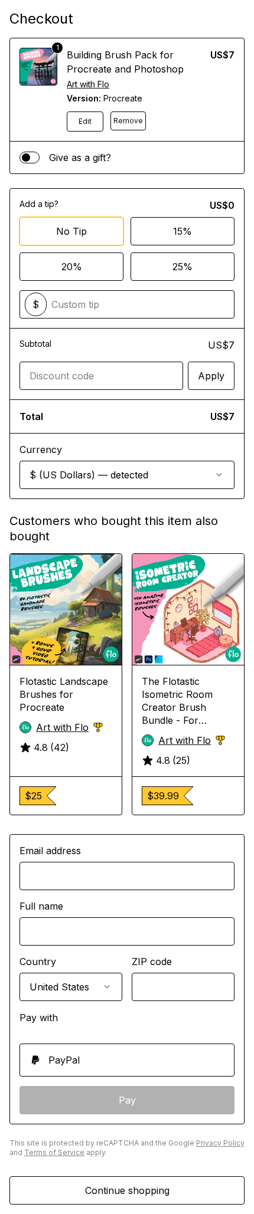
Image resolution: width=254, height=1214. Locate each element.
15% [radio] (182, 231)
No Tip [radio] (71, 231)
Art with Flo (88, 84)
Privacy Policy (220, 1142)
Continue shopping (127, 1190)
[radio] (127, 1060)
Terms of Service (54, 1152)
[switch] (29, 157)
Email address (50, 851)
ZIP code (152, 961)
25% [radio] (182, 267)
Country (37, 961)
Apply (211, 376)
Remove (128, 120)
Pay (127, 1100)
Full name (41, 906)
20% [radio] (71, 267)
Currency (40, 449)
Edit (85, 121)
